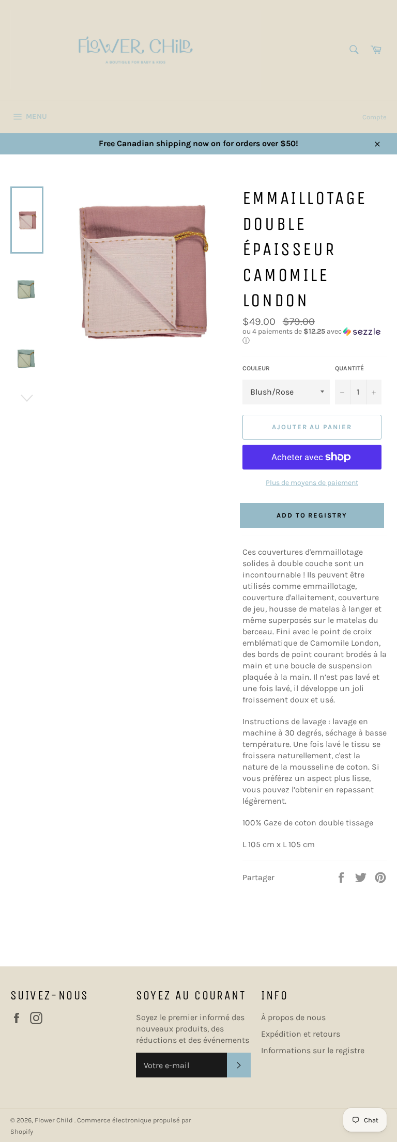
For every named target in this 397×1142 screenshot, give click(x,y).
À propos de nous (293, 1017)
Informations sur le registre (312, 1050)
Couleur (256, 368)
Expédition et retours (300, 1034)
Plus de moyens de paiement (312, 482)
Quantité (349, 368)
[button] (314, 336)
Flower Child (54, 1120)
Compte (374, 117)
